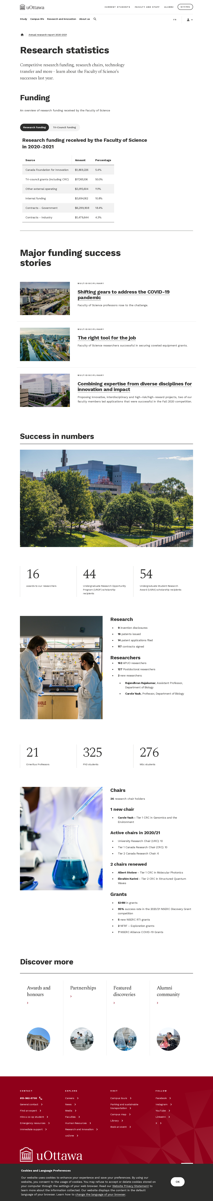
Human (76, 1123)
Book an (118, 1126)
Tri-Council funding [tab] (64, 127)
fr (175, 20)
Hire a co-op (32, 1116)
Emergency (32, 1123)
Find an (28, 1110)
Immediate (31, 1129)
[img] (32, 7)
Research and (79, 1129)
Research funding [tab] (34, 127)
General (29, 1104)
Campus (118, 1098)
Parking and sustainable (124, 1106)
